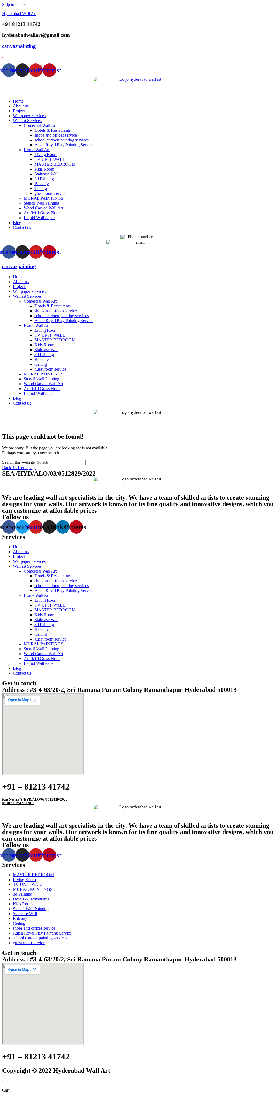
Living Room (45, 154)
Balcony (41, 183)
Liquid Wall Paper (39, 217)
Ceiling (40, 188)
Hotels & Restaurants (52, 130)
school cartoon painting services (61, 140)
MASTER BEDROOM (54, 164)
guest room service (50, 193)
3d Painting (44, 179)
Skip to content (15, 4)
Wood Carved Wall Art (43, 208)
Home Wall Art (37, 149)
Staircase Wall (46, 174)
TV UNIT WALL (49, 159)
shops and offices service (55, 135)
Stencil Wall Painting (41, 203)
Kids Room (44, 169)
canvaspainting (19, 46)
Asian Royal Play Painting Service (63, 145)
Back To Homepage (19, 467)
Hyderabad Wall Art (19, 13)
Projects (19, 111)
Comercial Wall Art (40, 125)
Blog (17, 222)
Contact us (22, 227)
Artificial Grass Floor (42, 213)
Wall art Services (27, 120)
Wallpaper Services (29, 115)
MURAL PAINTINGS (43, 198)
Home (18, 101)
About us (21, 106)
